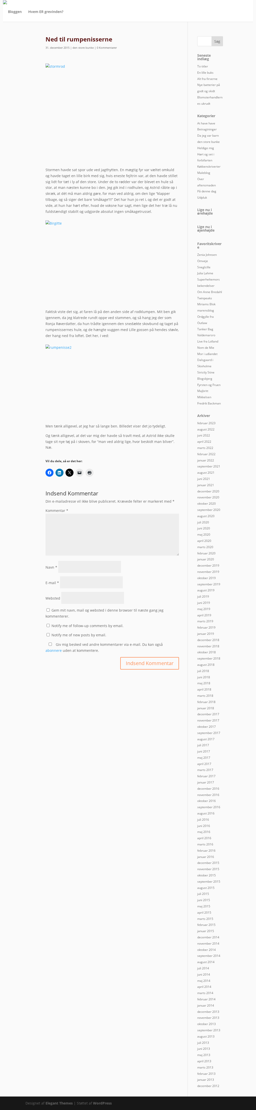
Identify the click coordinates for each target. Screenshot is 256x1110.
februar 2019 (206, 627)
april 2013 (204, 1061)
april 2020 (204, 541)
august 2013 (205, 1036)
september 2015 (208, 881)
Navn (51, 567)
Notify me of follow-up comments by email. (88, 625)
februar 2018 (206, 702)
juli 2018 (203, 671)
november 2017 (208, 720)
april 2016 (204, 838)
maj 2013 (203, 1055)
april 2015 (204, 912)
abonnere (54, 650)
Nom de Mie (205, 348)
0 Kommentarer (107, 47)
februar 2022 (206, 454)
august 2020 (205, 516)
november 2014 (208, 943)
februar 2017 (206, 776)
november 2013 (208, 1018)
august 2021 (205, 472)
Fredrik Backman (209, 403)
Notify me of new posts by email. (79, 635)
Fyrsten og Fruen (208, 385)
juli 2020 (203, 522)
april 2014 (204, 987)
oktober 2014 (206, 950)
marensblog (205, 310)
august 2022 (205, 429)
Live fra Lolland (207, 341)
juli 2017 (203, 745)
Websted (53, 598)
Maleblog (203, 173)
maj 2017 (203, 757)
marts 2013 (205, 1067)
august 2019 (205, 590)
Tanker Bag (205, 329)
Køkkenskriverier (208, 166)
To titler (202, 66)
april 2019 (204, 615)
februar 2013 (206, 1074)
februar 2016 (206, 850)
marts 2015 (205, 919)
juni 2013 (203, 1049)
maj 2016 (203, 832)
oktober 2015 (206, 875)
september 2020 (208, 510)
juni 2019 (203, 603)
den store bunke (83, 47)
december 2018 (208, 640)
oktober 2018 (206, 652)
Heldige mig (205, 148)
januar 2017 (205, 782)
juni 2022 (203, 435)
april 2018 (204, 689)
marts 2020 (205, 547)
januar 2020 (205, 559)
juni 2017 (203, 751)
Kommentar (57, 510)
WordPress (102, 1103)
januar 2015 (205, 931)
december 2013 (208, 1012)
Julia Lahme (205, 273)
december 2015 (208, 863)
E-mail (52, 582)
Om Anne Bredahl (209, 292)
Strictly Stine (205, 372)
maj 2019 (203, 609)
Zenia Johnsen (207, 255)
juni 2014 (203, 974)
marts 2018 (205, 696)
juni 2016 (203, 826)
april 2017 (204, 764)
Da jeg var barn (208, 135)
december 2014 (208, 937)
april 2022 (204, 441)
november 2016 (208, 795)
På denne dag (206, 191)
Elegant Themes (59, 1103)
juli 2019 (203, 596)
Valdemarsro (206, 335)
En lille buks (205, 72)
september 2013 (208, 1030)
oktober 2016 (206, 801)
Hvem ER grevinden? (45, 12)
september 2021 (208, 466)
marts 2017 (205, 770)
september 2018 (208, 658)
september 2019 (208, 584)
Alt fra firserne (207, 79)
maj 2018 (203, 683)
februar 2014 (206, 999)
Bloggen (15, 12)
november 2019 (208, 572)
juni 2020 (203, 528)
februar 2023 (206, 423)
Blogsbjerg (204, 378)
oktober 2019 (206, 578)
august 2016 (205, 813)
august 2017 (205, 739)
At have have (206, 123)
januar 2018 (205, 708)
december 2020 (208, 491)
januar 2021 (205, 485)
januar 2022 (205, 460)
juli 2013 (203, 1043)
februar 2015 (206, 925)
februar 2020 (206, 553)
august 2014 (205, 962)
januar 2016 (205, 857)
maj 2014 (203, 981)
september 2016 (208, 807)
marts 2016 (205, 844)
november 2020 (208, 497)
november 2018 (208, 646)
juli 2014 (203, 968)
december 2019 (208, 565)
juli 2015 (203, 894)
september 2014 (208, 956)
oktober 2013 (206, 1024)
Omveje (202, 261)
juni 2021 (203, 479)
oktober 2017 (206, 727)
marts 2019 (205, 621)
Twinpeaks (204, 298)
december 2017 (208, 714)
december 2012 (208, 1086)
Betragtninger (207, 129)
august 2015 (205, 888)
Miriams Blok (206, 304)
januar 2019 (205, 634)
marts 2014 (205, 993)
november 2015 (208, 869)
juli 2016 (203, 819)
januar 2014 (205, 1005)
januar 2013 (205, 1080)
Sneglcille (203, 267)
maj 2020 (203, 534)
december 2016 (208, 788)
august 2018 (205, 665)
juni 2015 (203, 900)
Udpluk (202, 197)
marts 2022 (205, 448)
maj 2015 (203, 906)
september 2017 (208, 733)
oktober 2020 (206, 503)
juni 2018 (203, 677)
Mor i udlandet (207, 354)
